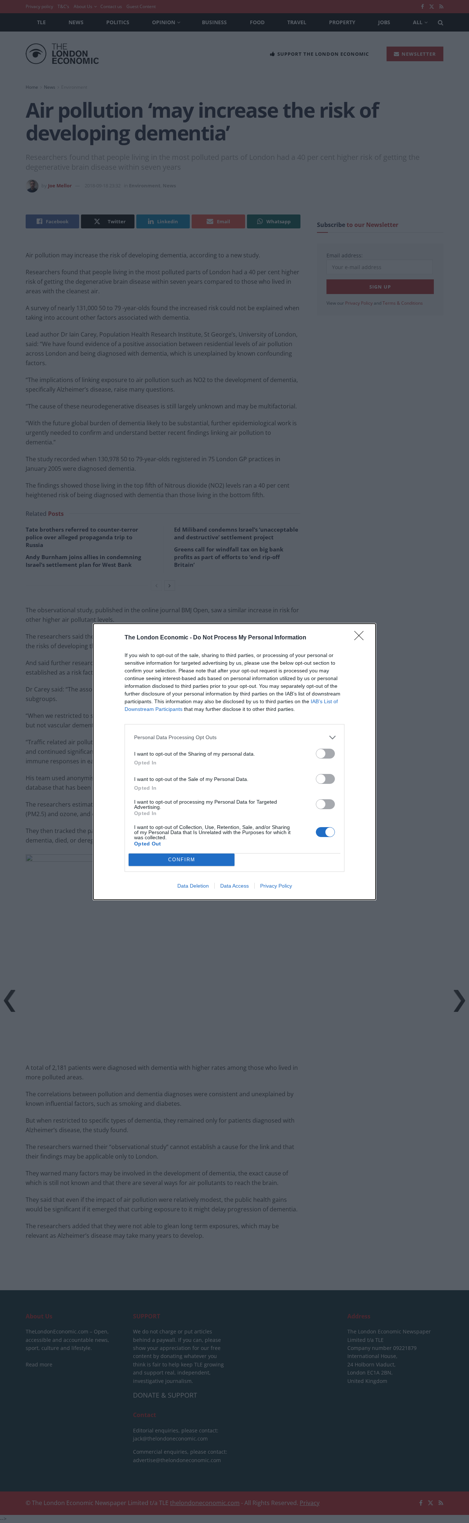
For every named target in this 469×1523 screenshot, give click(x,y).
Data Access (234, 886)
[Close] (361, 638)
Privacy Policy (276, 886)
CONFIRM (181, 859)
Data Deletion (193, 886)
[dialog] (234, 762)
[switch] (325, 754)
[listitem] (234, 737)
